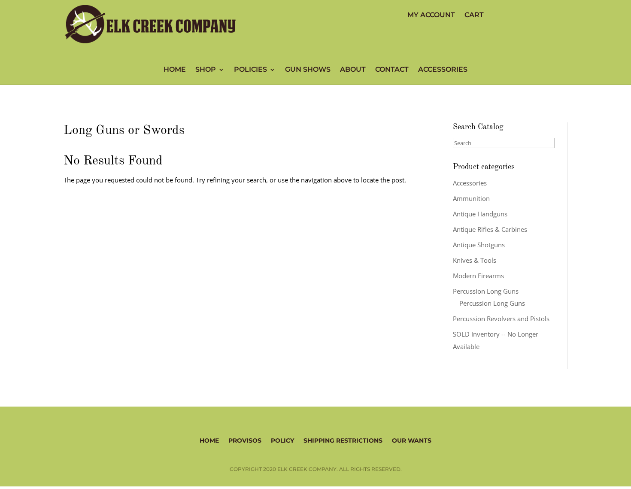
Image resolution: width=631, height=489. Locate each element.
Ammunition (471, 198)
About (353, 70)
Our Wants (411, 440)
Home (175, 70)
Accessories (442, 70)
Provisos (244, 440)
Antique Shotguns (479, 244)
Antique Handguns (480, 214)
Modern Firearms (478, 275)
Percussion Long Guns (486, 291)
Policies (250, 70)
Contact (392, 70)
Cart (474, 15)
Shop (205, 70)
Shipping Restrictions (342, 440)
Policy (282, 440)
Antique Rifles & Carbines (490, 229)
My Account (431, 15)
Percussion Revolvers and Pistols (501, 318)
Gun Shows (308, 70)
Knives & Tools (474, 260)
